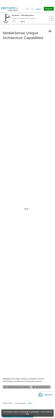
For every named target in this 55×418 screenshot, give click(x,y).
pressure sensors (42, 387)
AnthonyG (48, 394)
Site (27, 9)
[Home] (9, 9)
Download (50, 30)
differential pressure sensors (18, 387)
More (23, 21)
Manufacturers (27, 15)
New (51, 18)
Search (32, 9)
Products (15, 15)
